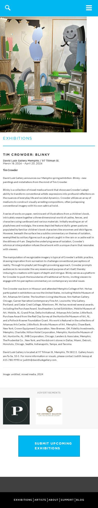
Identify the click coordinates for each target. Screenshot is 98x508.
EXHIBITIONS (23, 500)
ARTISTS (40, 500)
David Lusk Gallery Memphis (21, 160)
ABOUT (53, 500)
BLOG (80, 500)
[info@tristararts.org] (93, 485)
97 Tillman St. (50, 160)
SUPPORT (67, 500)
